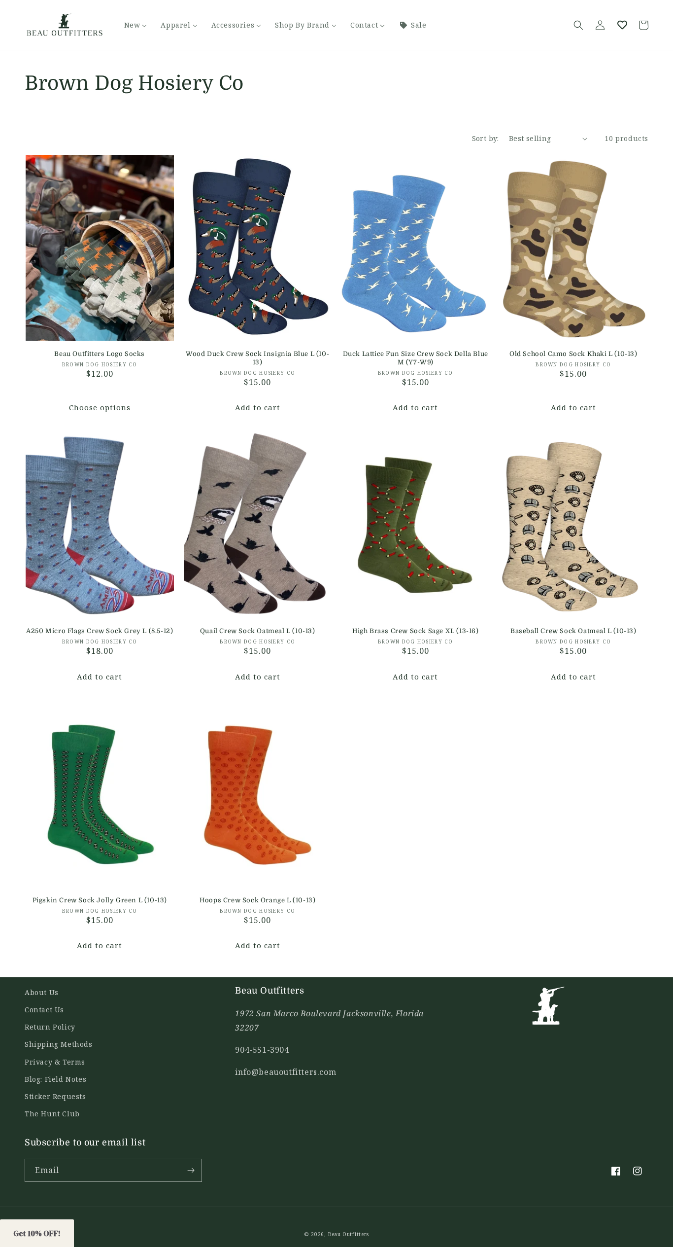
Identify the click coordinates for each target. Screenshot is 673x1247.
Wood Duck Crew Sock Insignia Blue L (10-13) (257, 358)
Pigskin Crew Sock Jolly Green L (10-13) (100, 900)
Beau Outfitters (349, 1234)
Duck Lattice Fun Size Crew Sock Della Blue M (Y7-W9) (415, 358)
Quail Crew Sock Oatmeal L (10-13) (257, 631)
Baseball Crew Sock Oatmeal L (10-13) (573, 631)
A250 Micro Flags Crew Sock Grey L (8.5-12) (99, 631)
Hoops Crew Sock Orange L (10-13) (257, 900)
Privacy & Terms (55, 1062)
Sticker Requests (55, 1096)
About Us (42, 992)
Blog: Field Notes (55, 1079)
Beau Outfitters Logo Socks (99, 353)
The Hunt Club (52, 1113)
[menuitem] (135, 25)
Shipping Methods (59, 1044)
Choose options (100, 407)
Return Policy (50, 1027)
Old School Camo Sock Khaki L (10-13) (573, 353)
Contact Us (44, 1009)
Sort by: (485, 138)
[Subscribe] (191, 1170)
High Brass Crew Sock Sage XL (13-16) (415, 631)
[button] (578, 25)
